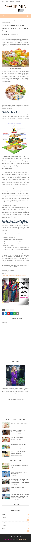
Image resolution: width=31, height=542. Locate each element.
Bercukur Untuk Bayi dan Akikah (18, 423)
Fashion (15, 517)
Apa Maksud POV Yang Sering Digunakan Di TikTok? (17, 431)
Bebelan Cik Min (5, 34)
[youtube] (20, 537)
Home (3, 1)
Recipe (15, 528)
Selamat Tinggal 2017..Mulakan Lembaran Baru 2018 (18, 452)
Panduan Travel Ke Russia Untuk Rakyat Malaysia (18, 472)
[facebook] (11, 537)
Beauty (15, 514)
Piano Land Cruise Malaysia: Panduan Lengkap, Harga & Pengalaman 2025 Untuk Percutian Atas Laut (19, 496)
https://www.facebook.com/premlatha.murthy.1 (14, 275)
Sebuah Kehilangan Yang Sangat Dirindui (18, 488)
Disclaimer (12, 1)
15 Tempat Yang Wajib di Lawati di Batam (18, 445)
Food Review (15, 520)
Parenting (15, 525)
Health (11, 310)
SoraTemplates (8, 539)
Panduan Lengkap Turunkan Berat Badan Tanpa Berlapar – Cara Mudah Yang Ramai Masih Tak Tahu (19, 465)
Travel (15, 531)
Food (6, 20)
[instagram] (17, 537)
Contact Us (12, 10)
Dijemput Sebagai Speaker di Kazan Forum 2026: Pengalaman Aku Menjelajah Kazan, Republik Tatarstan (19, 481)
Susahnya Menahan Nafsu (16, 437)
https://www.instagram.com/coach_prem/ (17, 272)
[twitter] (14, 537)
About (7, 1)
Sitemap (18, 1)
